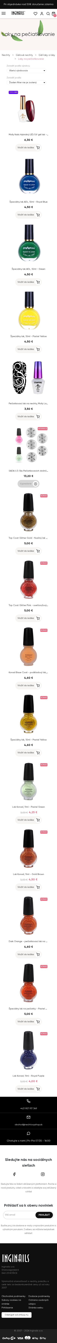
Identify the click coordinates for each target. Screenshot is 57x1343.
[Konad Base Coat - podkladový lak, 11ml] (28, 666)
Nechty (6, 55)
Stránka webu (35, 1308)
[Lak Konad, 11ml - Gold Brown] (28, 868)
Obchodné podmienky (13, 1296)
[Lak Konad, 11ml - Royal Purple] (28, 1069)
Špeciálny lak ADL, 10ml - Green (28, 269)
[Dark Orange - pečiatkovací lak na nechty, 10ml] (28, 935)
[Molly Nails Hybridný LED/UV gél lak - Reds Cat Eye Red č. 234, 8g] (28, 128)
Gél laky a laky (47, 55)
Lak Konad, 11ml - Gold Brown (28, 874)
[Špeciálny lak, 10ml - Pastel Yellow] (28, 330)
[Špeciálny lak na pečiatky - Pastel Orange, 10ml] (28, 1002)
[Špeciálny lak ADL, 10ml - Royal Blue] (28, 195)
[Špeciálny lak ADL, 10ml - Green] (28, 262)
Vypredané (26, 484)
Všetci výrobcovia (18, 71)
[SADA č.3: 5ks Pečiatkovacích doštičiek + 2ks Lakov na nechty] (28, 464)
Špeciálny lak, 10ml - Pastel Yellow (28, 336)
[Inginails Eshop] (18, 14)
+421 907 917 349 (28, 1108)
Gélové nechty (24, 55)
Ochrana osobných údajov (38, 1302)
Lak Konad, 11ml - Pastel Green (28, 807)
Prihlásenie (7, 1308)
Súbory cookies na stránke (11, 1302)
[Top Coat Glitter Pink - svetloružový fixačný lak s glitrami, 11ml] (28, 599)
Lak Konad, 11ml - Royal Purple (28, 1076)
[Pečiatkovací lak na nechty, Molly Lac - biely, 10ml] (28, 397)
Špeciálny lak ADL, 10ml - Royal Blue (29, 202)
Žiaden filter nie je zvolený (23, 82)
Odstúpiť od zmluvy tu (16, 1315)
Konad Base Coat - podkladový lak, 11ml (30, 672)
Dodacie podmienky (39, 1296)
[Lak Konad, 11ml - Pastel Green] (28, 800)
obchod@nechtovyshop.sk (28, 1125)
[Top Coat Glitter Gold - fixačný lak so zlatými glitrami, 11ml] (28, 531)
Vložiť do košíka (26, 148)
